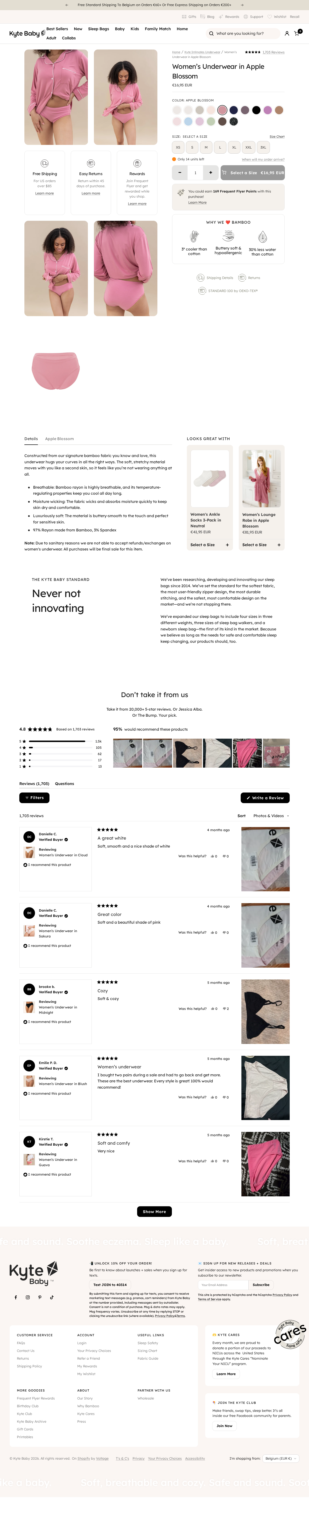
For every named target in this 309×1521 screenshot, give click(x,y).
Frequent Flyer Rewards (36, 1398)
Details (31, 439)
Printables (25, 1437)
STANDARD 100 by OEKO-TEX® (233, 291)
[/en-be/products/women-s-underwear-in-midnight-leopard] (234, 121)
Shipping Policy (29, 1366)
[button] (265, 52)
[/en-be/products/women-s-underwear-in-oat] (199, 110)
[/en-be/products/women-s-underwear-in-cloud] (188, 110)
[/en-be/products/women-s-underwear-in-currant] (245, 110)
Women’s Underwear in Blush (63, 1084)
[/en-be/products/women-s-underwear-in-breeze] (188, 121)
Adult (51, 38)
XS (178, 147)
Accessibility (195, 1458)
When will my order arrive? (263, 159)
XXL (249, 147)
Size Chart (277, 136)
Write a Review (270, 799)
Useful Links (151, 1335)
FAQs (21, 1343)
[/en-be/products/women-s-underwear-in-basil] (211, 121)
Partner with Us (154, 1390)
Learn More (197, 202)
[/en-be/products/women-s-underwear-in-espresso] (222, 121)
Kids (135, 28)
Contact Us (26, 1351)
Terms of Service (209, 1299)
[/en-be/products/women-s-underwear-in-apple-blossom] (222, 110)
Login (81, 1343)
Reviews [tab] (34, 785)
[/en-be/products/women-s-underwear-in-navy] (234, 110)
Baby (120, 28)
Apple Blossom (59, 439)
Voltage (102, 1458)
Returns (254, 278)
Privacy (139, 1458)
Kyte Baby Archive (31, 1421)
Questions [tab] (64, 785)
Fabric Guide (148, 1358)
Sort (242, 815)
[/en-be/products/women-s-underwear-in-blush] (211, 110)
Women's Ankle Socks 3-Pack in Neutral (205, 520)
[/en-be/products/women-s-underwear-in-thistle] (199, 121)
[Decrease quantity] (180, 172)
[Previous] (66, 5)
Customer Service (35, 1335)
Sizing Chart (147, 1351)
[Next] (242, 5)
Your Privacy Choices (94, 1351)
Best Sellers (57, 28)
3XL (263, 147)
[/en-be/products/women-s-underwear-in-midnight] (256, 110)
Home (182, 28)
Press (81, 1421)
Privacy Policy (165, 1316)
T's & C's (122, 1458)
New (78, 28)
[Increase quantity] (210, 172)
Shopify (83, 1458)
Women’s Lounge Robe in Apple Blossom (258, 520)
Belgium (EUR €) (279, 1458)
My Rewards (87, 1366)
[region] (201, 753)
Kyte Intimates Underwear (202, 52)
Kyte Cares (86, 1414)
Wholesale (146, 1398)
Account (85, 1335)
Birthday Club (28, 1406)
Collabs (69, 38)
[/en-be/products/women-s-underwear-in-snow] (177, 110)
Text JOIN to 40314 (110, 1285)
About (83, 1390)
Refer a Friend (88, 1358)
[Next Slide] (286, 753)
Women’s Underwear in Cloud (63, 855)
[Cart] (296, 33)
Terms (180, 1316)
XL (234, 147)
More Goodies (31, 1390)
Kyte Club (24, 1414)
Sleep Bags (98, 28)
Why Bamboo (88, 1406)
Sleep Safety (148, 1343)
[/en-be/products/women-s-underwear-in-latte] (279, 110)
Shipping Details (220, 278)
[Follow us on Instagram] (28, 1297)
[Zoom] (80, 136)
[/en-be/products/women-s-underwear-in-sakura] (177, 121)
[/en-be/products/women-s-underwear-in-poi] (268, 110)
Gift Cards (25, 1429)
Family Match (158, 28)
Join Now (224, 1426)
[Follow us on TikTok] (52, 1297)
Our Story (85, 1398)
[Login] (287, 33)
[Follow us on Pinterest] (40, 1297)
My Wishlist (86, 1374)
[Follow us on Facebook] (16, 1297)
